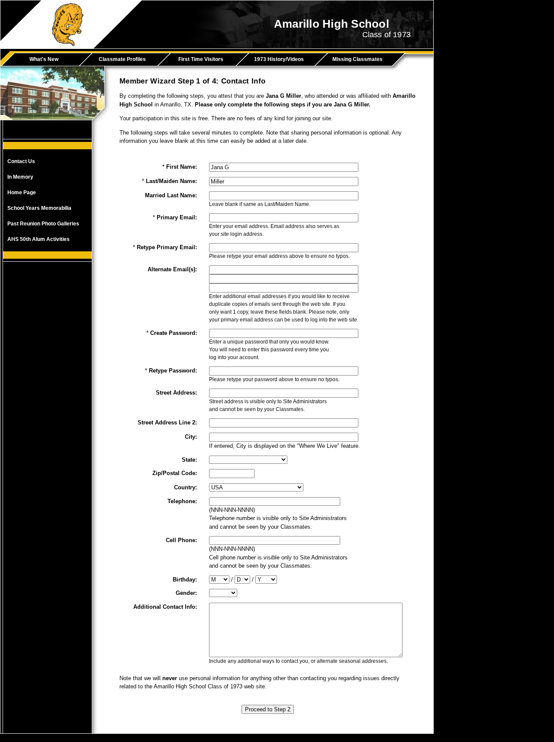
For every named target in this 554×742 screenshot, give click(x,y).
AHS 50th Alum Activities (38, 239)
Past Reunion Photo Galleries (43, 224)
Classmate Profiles (122, 59)
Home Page (21, 193)
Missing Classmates (357, 59)
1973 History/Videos (279, 59)
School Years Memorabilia (39, 208)
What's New (43, 59)
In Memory (20, 177)
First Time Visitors (200, 59)
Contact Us (21, 161)
